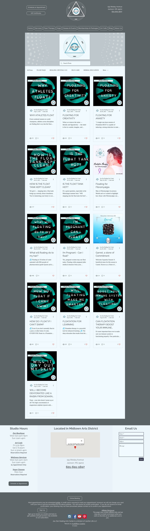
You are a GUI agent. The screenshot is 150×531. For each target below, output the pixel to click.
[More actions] (54, 110)
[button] (38, 28)
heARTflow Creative (78, 524)
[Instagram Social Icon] (70, 516)
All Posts (30, 70)
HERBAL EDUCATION (91, 70)
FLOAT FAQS (41, 70)
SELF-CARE (75, 70)
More (104, 70)
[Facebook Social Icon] (75, 516)
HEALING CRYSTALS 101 (58, 70)
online (58, 502)
